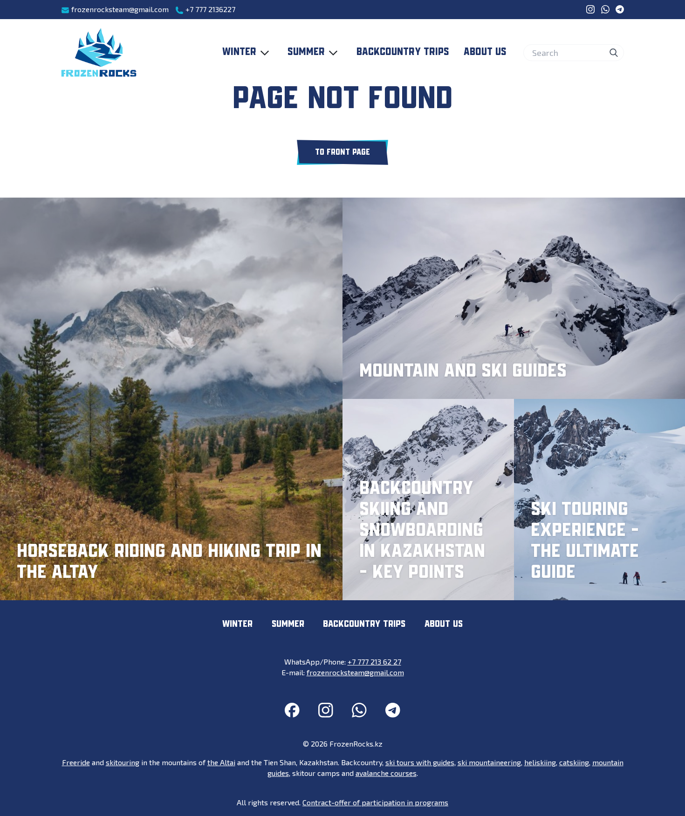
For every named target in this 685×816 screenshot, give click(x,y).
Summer (306, 52)
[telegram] (620, 9)
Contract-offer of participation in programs (375, 802)
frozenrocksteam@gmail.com (119, 9)
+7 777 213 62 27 (374, 661)
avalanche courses (386, 772)
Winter (239, 52)
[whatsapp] (605, 9)
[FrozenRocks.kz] (99, 52)
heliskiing (540, 762)
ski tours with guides (419, 762)
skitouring (122, 762)
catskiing (574, 762)
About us (485, 52)
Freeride (76, 762)
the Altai (221, 762)
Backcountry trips (402, 52)
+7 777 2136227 (209, 9)
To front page (342, 152)
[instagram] (590, 9)
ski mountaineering (489, 762)
